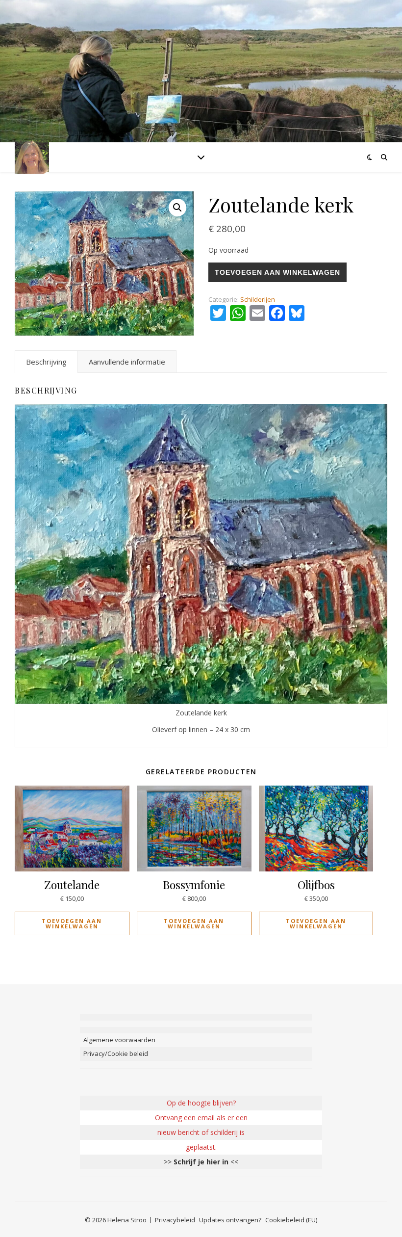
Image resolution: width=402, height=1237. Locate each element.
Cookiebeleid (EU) (291, 1219)
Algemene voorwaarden (119, 1039)
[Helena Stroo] (32, 157)
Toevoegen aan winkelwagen (277, 272)
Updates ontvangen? (230, 1219)
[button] (177, 207)
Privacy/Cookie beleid (115, 1053)
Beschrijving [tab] (46, 362)
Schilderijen (257, 299)
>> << (201, 1161)
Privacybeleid (175, 1219)
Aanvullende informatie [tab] (127, 362)
